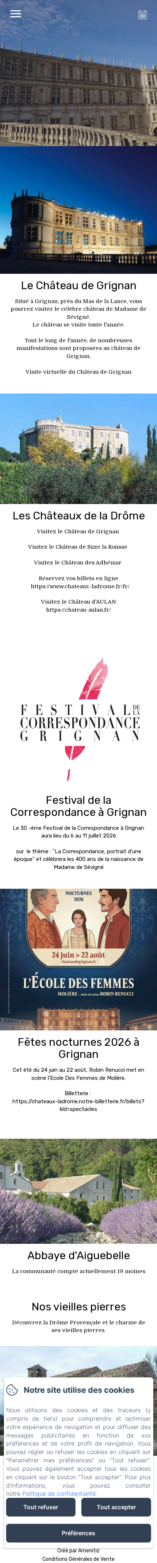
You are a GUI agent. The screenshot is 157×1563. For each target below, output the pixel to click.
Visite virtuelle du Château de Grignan (78, 372)
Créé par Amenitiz (78, 1551)
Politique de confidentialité (59, 1493)
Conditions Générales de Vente (78, 1559)
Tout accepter (116, 1507)
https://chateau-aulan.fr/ (78, 610)
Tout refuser (40, 1507)
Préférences (78, 1533)
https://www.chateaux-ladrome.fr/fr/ (80, 586)
